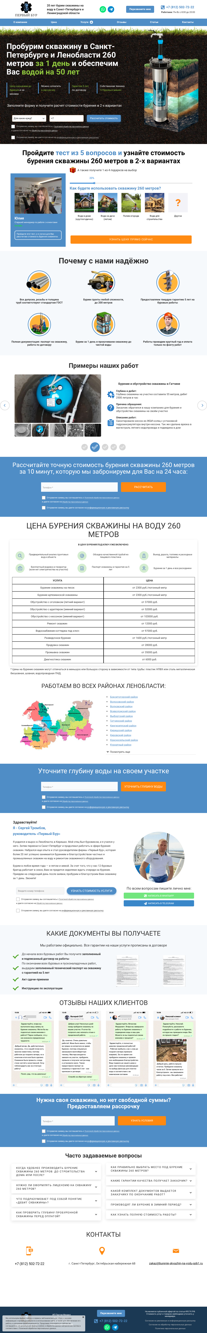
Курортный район (120, 744)
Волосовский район (122, 701)
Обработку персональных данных (45, 130)
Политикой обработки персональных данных (71, 126)
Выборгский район (121, 716)
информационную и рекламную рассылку (78, 137)
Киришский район (121, 730)
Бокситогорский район (124, 696)
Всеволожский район (123, 711)
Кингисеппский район (123, 725)
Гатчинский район (121, 720)
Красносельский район (124, 740)
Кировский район (120, 735)
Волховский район (121, 706)
